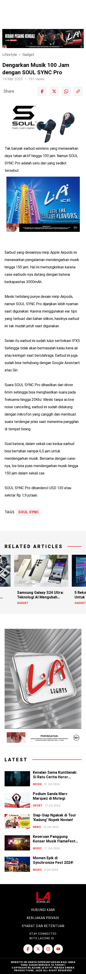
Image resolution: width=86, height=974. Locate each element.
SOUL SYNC (28, 512)
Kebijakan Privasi (43, 918)
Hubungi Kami (43, 910)
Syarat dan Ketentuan (43, 926)
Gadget (28, 54)
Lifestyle (9, 54)
